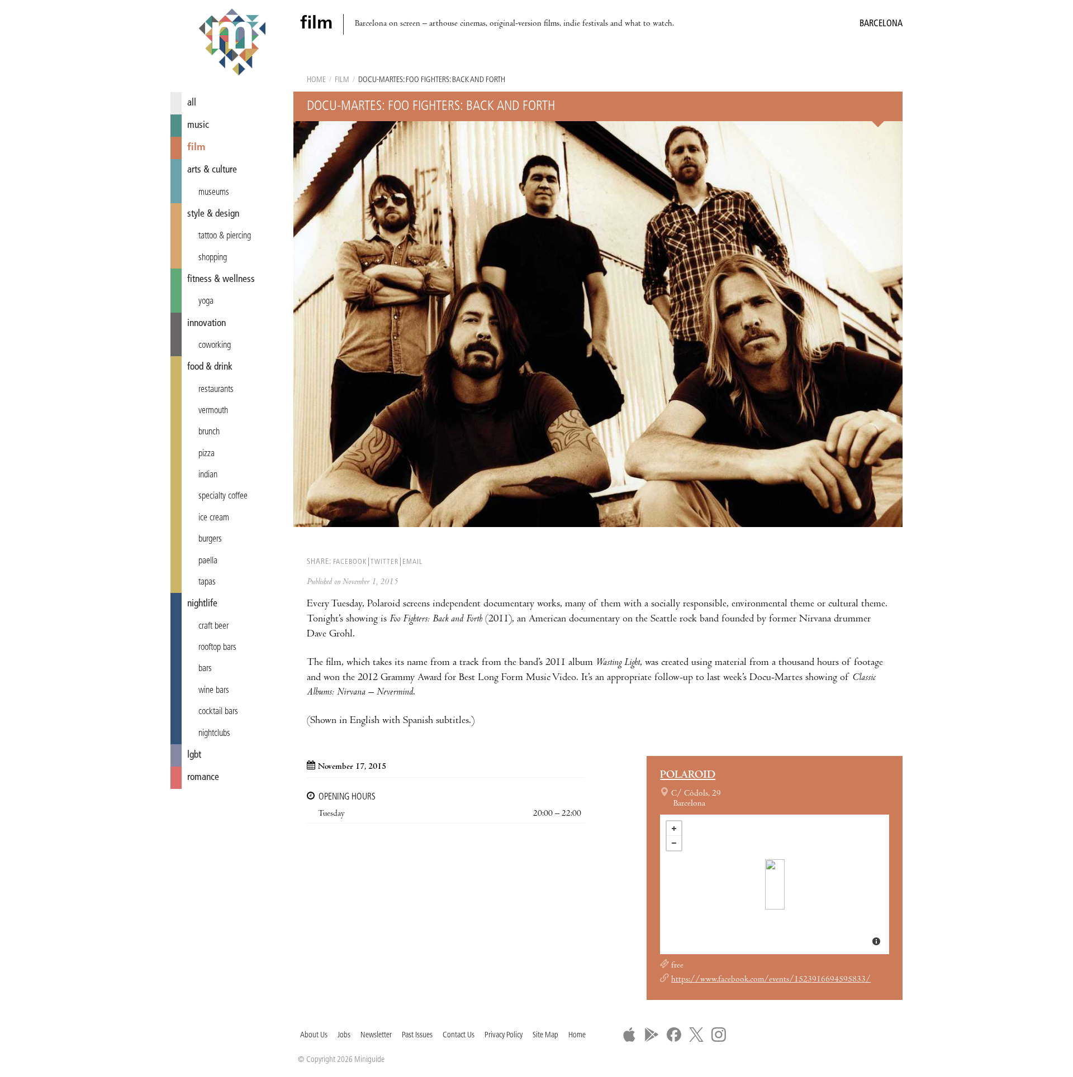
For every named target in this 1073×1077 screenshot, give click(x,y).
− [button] (674, 843)
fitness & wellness (221, 279)
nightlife (202, 604)
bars (205, 668)
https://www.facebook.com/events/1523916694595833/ (771, 979)
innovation (206, 323)
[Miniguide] (231, 43)
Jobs (344, 1035)
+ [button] (674, 828)
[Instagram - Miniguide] (719, 1034)
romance (203, 777)
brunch (209, 432)
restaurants (216, 389)
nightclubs (214, 733)
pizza (206, 453)
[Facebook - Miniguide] (674, 1034)
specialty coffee (223, 496)
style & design (213, 214)
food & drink (209, 367)
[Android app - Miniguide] (652, 1034)
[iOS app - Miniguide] (629, 1034)
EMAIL (412, 562)
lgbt (194, 755)
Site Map (545, 1035)
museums (213, 192)
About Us (313, 1035)
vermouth (213, 410)
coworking (214, 345)
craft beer (213, 626)
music (198, 125)
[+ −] (774, 884)
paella (207, 561)
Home (316, 80)
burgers (210, 539)
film (196, 147)
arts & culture (212, 170)
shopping (212, 257)
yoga (205, 301)
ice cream (213, 518)
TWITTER (384, 562)
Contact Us (458, 1035)
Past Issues (417, 1035)
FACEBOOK (350, 562)
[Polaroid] (775, 884)
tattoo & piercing (224, 236)
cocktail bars (218, 711)
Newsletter (376, 1035)
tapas (207, 582)
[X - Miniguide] (696, 1034)
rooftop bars (217, 647)
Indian (207, 475)
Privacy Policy (504, 1035)
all (191, 103)
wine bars (213, 690)
